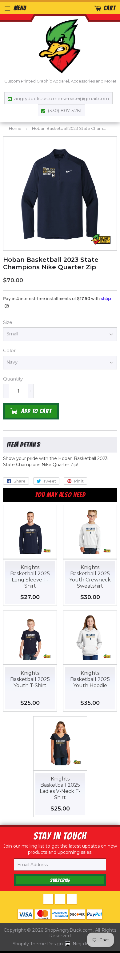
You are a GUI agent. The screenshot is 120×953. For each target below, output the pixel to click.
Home (15, 128)
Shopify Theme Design (38, 944)
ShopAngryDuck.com (69, 930)
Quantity (13, 379)
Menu (20, 8)
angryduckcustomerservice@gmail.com (61, 98)
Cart (109, 8)
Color (9, 350)
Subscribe (60, 880)
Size (7, 322)
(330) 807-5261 (65, 110)
